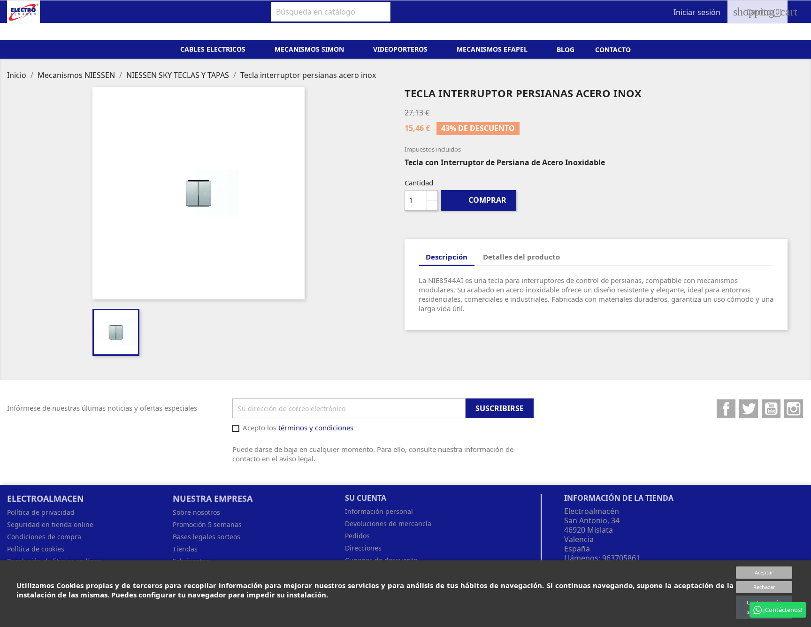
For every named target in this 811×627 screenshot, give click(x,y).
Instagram (793, 408)
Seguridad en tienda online (50, 524)
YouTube (771, 408)
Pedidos (357, 535)
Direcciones (363, 547)
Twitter (748, 408)
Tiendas (185, 548)
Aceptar (764, 572)
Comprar (479, 200)
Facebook (726, 408)
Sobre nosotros (196, 512)
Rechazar (764, 586)
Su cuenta (365, 498)
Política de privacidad (41, 512)
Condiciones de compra (44, 536)
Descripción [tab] (446, 256)
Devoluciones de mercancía (388, 523)
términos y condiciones (315, 427)
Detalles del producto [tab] (521, 256)
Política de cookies (35, 548)
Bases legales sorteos (206, 536)
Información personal (379, 511)
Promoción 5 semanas (207, 524)
